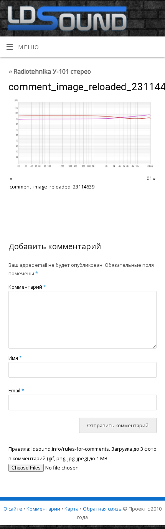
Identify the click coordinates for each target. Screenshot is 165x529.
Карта (71, 508)
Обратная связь (102, 508)
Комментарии (43, 508)
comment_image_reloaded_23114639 (52, 186)
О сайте (12, 508)
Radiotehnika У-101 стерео (49, 71)
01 (149, 178)
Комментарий (27, 286)
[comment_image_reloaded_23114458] (82, 133)
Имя (15, 357)
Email (16, 390)
